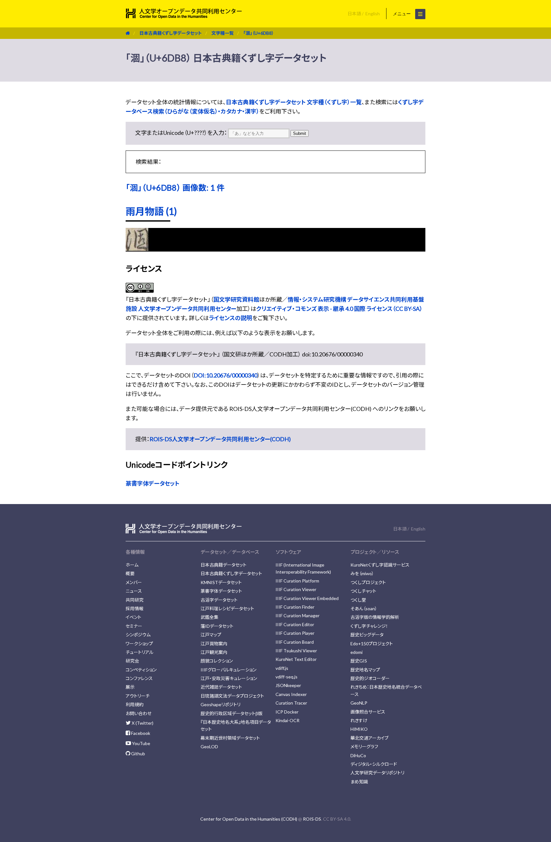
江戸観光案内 (214, 652)
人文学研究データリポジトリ (377, 772)
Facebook (140, 733)
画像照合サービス (367, 711)
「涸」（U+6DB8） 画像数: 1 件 (175, 187)
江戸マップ (211, 634)
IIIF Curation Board (295, 642)
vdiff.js (282, 668)
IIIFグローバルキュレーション (228, 669)
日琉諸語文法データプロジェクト (232, 696)
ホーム (132, 564)
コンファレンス (139, 678)
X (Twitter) (142, 723)
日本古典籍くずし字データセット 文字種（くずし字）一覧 (294, 102)
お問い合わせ (138, 713)
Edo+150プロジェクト (371, 643)
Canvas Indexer (291, 694)
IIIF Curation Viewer (296, 589)
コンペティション (141, 669)
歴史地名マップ (365, 669)
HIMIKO (359, 729)
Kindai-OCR (287, 720)
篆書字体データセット (153, 483)
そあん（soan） (363, 608)
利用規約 (134, 704)
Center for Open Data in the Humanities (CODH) (248, 819)
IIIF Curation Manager (298, 615)
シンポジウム (138, 634)
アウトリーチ (138, 696)
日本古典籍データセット (223, 564)
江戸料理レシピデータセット (227, 608)
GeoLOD (209, 746)
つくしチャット (363, 591)
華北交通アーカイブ (369, 738)
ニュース (134, 591)
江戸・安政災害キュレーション (229, 678)
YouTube (140, 743)
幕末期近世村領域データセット (230, 738)
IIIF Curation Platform (297, 580)
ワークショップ (139, 643)
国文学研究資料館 (236, 299)
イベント (133, 617)
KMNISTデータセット (221, 582)
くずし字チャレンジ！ (369, 626)
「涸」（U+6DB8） (258, 33)
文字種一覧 (222, 33)
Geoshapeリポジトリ (220, 704)
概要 (130, 573)
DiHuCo (358, 755)
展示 (130, 687)
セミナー (134, 626)
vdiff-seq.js (287, 676)
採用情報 (134, 608)
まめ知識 (359, 781)
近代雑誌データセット (221, 687)
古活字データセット (219, 600)
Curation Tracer (291, 703)
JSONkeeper (288, 685)
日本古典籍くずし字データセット (170, 33)
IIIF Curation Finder (295, 607)
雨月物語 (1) (151, 211)
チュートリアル (139, 652)
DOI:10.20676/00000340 (225, 375)
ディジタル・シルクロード (373, 764)
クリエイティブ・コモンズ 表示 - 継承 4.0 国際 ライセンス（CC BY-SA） (339, 308)
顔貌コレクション (217, 660)
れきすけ (358, 720)
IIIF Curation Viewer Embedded (307, 598)
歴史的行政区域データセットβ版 (231, 713)
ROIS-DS (312, 819)
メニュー (402, 13)
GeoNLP (358, 703)
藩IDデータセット (217, 626)
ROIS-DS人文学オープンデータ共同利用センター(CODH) (220, 439)
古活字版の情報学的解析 (374, 617)
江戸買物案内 (214, 643)
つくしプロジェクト (368, 582)
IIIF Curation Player (295, 633)
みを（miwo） (362, 573)
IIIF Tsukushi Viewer (296, 650)
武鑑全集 (209, 617)
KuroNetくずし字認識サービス (379, 564)
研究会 (132, 660)
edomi (356, 652)
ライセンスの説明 (230, 317)
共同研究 (134, 600)
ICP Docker (287, 711)
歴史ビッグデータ (367, 634)
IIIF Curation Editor (295, 624)
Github (137, 753)
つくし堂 (358, 600)
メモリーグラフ (364, 746)
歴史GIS (358, 660)
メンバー (134, 582)
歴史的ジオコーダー (370, 678)
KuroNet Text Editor (296, 659)
